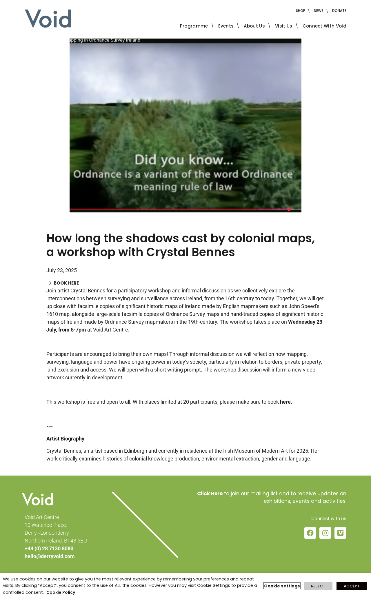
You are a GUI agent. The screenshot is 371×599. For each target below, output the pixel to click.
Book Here (66, 283)
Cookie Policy (60, 592)
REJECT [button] (318, 586)
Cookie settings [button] (282, 586)
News (318, 10)
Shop (300, 10)
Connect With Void (324, 26)
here (285, 402)
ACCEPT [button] (351, 586)
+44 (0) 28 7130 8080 (49, 548)
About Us (254, 26)
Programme (194, 26)
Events (226, 26)
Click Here (210, 493)
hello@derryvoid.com (50, 556)
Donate (339, 10)
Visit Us (283, 26)
